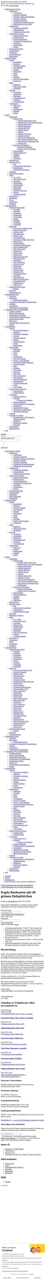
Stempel (16, 107)
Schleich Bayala (23, 130)
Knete (15, 73)
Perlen (15, 75)
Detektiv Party (18, 236)
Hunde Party (17, 251)
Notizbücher (17, 94)
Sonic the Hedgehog (20, 379)
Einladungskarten (15, 292)
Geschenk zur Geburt (16, 415)
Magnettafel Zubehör (20, 300)
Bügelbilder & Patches (20, 408)
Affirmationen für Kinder (17, 315)
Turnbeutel (17, 43)
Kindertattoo (17, 406)
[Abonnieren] (21, 1134)
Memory (16, 192)
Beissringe (16, 425)
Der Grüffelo (17, 387)
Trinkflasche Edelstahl (20, 28)
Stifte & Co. (17, 105)
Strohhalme (17, 224)
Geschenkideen (10, 327)
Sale (6, 430)
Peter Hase (17, 374)
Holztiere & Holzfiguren (21, 145)
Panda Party (17, 260)
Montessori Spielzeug (16, 173)
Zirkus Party (17, 285)
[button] (7, 923)
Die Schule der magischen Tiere (28, 141)
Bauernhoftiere (18, 151)
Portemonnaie (17, 45)
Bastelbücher (17, 62)
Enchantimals (17, 357)
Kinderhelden (13, 347)
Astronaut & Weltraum (20, 330)
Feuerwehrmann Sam (20, 383)
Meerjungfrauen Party (20, 257)
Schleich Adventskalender (26, 138)
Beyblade (16, 351)
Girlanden (16, 221)
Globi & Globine (19, 364)
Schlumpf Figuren (24, 136)
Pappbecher (17, 213)
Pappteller (16, 211)
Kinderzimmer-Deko (12, 294)
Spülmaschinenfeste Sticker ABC (12, 1028)
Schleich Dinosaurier (24, 124)
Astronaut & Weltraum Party (22, 228)
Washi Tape (17, 81)
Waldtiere (16, 155)
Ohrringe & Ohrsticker (25, 400)
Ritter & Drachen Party (21, 279)
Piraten (15, 344)
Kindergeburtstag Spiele (17, 287)
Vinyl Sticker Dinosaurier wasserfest (14, 1048)
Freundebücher (14, 51)
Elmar (15, 355)
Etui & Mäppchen (15, 54)
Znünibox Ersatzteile (20, 20)
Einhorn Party (18, 241)
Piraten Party (17, 268)
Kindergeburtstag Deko (17, 207)
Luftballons (17, 223)
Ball (14, 164)
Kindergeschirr (18, 391)
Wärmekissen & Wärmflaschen (19, 323)
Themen (12, 328)
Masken (16, 289)
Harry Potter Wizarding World (27, 139)
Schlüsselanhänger (19, 402)
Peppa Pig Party (18, 264)
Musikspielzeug (14, 429)
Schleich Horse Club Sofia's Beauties (30, 122)
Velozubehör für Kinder (21, 170)
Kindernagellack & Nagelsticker (24, 404)
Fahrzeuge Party (18, 277)
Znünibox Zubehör (19, 19)
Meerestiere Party (19, 258)
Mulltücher (17, 421)
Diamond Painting (19, 66)
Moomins (16, 368)
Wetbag (15, 47)
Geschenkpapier (18, 102)
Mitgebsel (12, 291)
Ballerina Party (18, 232)
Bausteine (12, 204)
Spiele (11, 175)
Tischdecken (17, 215)
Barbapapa (17, 349)
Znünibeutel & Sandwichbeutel (23, 22)
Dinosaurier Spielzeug (20, 334)
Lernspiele (16, 181)
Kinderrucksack (18, 37)
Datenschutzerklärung (8, 1138)
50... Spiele (17, 177)
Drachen (16, 336)
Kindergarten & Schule (12, 9)
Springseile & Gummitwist (22, 166)
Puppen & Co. (14, 196)
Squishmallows (18, 381)
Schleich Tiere (18, 119)
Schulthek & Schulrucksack (22, 41)
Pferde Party (17, 266)
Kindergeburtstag (10, 206)
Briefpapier (17, 96)
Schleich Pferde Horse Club (27, 121)
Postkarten (16, 100)
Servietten (16, 209)
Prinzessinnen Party (19, 274)
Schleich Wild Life (24, 128)
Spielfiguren (13, 117)
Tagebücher (17, 92)
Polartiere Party (18, 272)
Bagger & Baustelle (19, 230)
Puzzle (11, 200)
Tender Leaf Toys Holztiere (27, 149)
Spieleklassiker (18, 185)
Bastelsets (16, 64)
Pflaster (11, 325)
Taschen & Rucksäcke (16, 34)
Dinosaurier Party (19, 238)
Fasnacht (12, 413)
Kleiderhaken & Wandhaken (18, 308)
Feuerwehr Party (18, 243)
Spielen (7, 115)
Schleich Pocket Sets (24, 134)
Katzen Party (17, 255)
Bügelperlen (17, 71)
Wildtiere (16, 156)
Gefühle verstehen (15, 311)
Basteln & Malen (10, 58)
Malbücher (17, 85)
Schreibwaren (13, 104)
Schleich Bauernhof (24, 126)
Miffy (15, 366)
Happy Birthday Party (20, 247)
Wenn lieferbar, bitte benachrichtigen (13, 914)
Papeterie (12, 90)
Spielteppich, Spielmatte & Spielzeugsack (23, 302)
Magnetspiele (17, 183)
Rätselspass (17, 189)
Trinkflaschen (13, 26)
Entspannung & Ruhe (16, 319)
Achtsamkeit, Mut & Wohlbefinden (16, 310)
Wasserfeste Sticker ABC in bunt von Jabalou (17, 1018)
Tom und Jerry (18, 378)
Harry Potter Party (19, 249)
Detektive (16, 332)
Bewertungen (14, 6)
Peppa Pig (16, 372)
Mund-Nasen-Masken (20, 412)
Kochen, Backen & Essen (17, 389)
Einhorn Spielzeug (19, 338)
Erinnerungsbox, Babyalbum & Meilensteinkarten (23, 418)
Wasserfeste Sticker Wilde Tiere (12, 1038)
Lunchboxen (17, 13)
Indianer (16, 340)
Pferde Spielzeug (19, 342)
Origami (16, 70)
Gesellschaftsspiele (19, 194)
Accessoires (13, 395)
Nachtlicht (12, 296)
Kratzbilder (17, 88)
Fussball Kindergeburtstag (22, 245)
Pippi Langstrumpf (19, 376)
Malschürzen (13, 56)
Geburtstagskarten (19, 98)
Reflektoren (13, 53)
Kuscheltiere (13, 202)
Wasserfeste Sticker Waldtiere (11, 1058)
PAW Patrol (17, 370)
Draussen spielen (14, 162)
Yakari (15, 385)
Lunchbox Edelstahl (20, 15)
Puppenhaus (13, 198)
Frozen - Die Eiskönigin (21, 361)
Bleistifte (16, 111)
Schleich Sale (22, 143)
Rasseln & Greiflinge (20, 423)
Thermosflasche (18, 30)
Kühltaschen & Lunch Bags (22, 24)
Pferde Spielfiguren (19, 153)
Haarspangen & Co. (20, 396)
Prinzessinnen (17, 345)
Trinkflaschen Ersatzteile (21, 32)
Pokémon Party (18, 270)
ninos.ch (3, 434)
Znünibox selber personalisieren (23, 17)
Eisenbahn (16, 275)
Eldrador (20, 132)
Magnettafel (13, 298)
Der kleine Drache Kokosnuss (23, 362)
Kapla (17, 924)
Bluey (15, 353)
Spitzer (15, 113)
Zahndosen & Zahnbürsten (22, 410)
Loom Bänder (18, 68)
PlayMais (16, 77)
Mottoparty (13, 226)
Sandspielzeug (18, 168)
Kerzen (15, 219)
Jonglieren (12, 172)
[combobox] (10, 436)
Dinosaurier (17, 158)
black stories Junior (19, 179)
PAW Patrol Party (19, 262)
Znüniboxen (13, 11)
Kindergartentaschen (20, 39)
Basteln (11, 60)
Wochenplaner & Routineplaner (19, 317)
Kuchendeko (17, 217)
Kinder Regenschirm (16, 49)
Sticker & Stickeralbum (21, 79)
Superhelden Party (19, 281)
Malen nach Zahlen (19, 87)
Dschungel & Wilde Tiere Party (23, 240)
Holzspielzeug (14, 160)
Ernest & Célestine (19, 359)
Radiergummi (17, 109)
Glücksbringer (14, 427)
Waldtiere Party (18, 283)
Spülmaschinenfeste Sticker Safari (13, 1068)
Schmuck (16, 398)
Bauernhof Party (18, 234)
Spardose (12, 304)
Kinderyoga (13, 321)
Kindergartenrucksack (20, 36)
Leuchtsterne (13, 306)
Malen (11, 83)
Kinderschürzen (18, 393)
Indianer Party (18, 253)
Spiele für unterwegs (20, 190)
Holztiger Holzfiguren (25, 147)
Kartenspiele (17, 187)
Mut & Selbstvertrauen (16, 313)
